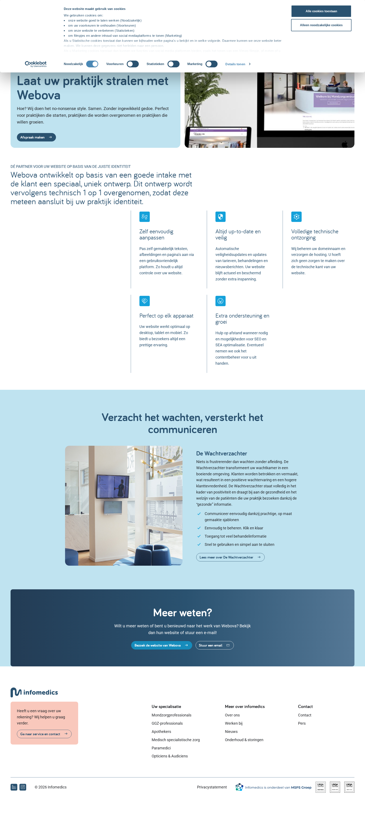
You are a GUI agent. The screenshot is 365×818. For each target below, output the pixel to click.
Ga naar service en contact (40, 733)
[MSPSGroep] (273, 787)
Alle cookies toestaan (321, 11)
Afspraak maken (32, 137)
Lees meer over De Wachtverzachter (226, 557)
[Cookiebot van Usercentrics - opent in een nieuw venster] (35, 64)
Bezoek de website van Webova (158, 645)
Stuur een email (210, 645)
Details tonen (235, 64)
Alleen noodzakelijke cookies (321, 25)
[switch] (133, 64)
